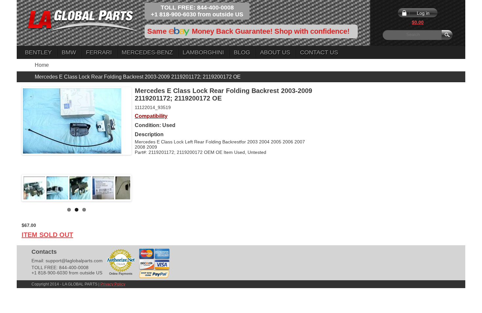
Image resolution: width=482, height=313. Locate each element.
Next (140, 187)
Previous (13, 187)
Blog (242, 52)
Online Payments (120, 273)
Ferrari (99, 52)
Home (42, 65)
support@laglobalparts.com (74, 260)
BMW (69, 52)
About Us (275, 52)
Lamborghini (203, 52)
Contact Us (319, 52)
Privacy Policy (112, 284)
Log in (423, 13)
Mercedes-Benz (147, 52)
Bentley (38, 52)
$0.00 (418, 22)
